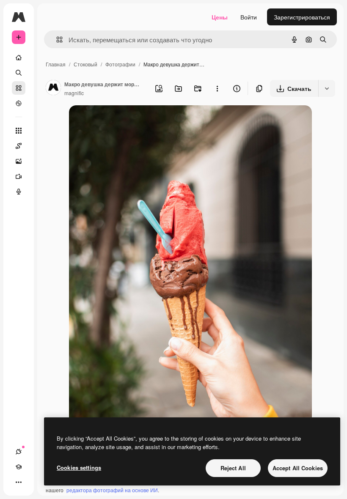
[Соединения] (18, 451)
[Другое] (18, 482)
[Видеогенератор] (18, 176)
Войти (248, 17)
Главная (56, 64)
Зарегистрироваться (302, 17)
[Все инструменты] (18, 130)
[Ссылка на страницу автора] (53, 88)
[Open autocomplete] (56, 39)
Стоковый (85, 64)
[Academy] (18, 467)
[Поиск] (18, 73)
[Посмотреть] (18, 103)
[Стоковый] (18, 88)
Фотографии (120, 64)
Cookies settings (79, 467)
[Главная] (18, 57)
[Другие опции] (217, 88)
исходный (125, 121)
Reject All (233, 468)
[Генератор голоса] (18, 191)
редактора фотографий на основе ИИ (112, 490)
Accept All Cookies (298, 468)
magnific (74, 92)
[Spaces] (18, 146)
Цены (220, 17)
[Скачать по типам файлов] (326, 88)
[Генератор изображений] (18, 161)
